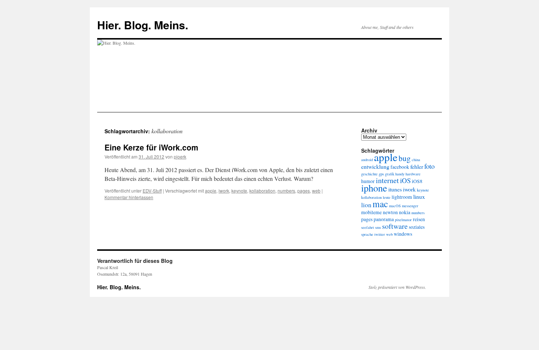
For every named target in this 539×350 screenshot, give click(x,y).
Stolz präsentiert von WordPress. (397, 287)
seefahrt (367, 227)
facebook (399, 167)
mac (380, 204)
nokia (404, 212)
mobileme (371, 212)
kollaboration (262, 190)
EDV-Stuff (152, 190)
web (316, 190)
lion (366, 205)
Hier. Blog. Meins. (142, 25)
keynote (239, 190)
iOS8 (417, 181)
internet (387, 180)
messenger (410, 205)
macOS (395, 205)
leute (386, 197)
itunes (395, 189)
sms (378, 227)
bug (405, 158)
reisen (419, 219)
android (367, 159)
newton (390, 212)
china (416, 159)
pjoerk (180, 156)
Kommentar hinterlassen (128, 197)
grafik (389, 173)
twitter (379, 234)
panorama (384, 219)
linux (419, 196)
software (395, 226)
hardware (413, 173)
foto (429, 166)
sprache (367, 234)
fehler (416, 166)
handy (399, 173)
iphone (374, 187)
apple (210, 190)
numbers (286, 190)
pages (303, 190)
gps (381, 173)
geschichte (369, 173)
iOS (405, 180)
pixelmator (403, 219)
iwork (224, 190)
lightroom (402, 197)
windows (403, 234)
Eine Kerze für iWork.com (151, 147)
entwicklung (375, 166)
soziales (417, 227)
